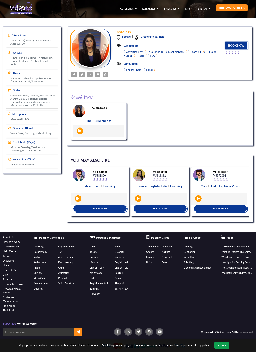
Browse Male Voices (14, 284)
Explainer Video (66, 246)
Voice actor (100, 171)
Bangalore (167, 246)
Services (7, 279)
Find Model (9, 305)
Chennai (150, 251)
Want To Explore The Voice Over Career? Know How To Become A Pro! (236, 251)
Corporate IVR (41, 251)
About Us (8, 237)
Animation (63, 272)
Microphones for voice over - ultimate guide (236, 246)
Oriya (118, 278)
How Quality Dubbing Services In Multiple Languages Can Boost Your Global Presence (236, 262)
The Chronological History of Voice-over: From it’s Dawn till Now (236, 267)
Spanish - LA (121, 288)
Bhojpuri (119, 283)
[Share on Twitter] (82, 74)
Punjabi (94, 257)
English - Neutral (99, 283)
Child (61, 267)
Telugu (93, 251)
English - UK (121, 267)
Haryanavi (95, 293)
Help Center (10, 251)
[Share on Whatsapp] (105, 74)
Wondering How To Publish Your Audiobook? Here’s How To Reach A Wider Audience (236, 257)
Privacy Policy (11, 246)
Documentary (65, 262)
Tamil (117, 246)
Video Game (40, 278)
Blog (5, 274)
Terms (6, 255)
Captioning (189, 251)
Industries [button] (170, 8)
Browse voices (232, 8)
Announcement (42, 283)
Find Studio (9, 310)
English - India (122, 262)
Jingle (37, 267)
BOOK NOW (236, 45)
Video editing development (198, 267)
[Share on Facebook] (74, 74)
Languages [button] (149, 8)
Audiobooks (40, 262)
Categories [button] (127, 8)
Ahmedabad (152, 246)
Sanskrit (94, 288)
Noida (149, 262)
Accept (222, 345)
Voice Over (189, 257)
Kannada (119, 257)
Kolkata (166, 251)
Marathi (94, 262)
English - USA (97, 267)
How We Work (11, 241)
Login (188, 8)
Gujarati (119, 251)
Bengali (119, 272)
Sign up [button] (203, 8)
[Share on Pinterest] (97, 74)
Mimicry (38, 272)
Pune (164, 262)
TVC (60, 251)
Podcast (62, 278)
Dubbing (38, 288)
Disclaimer (9, 260)
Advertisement (66, 257)
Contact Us (9, 270)
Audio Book (99, 107)
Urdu (92, 278)
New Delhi (167, 257)
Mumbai (150, 257)
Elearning (39, 246)
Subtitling (189, 262)
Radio (37, 257)
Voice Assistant (66, 283)
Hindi (92, 246)
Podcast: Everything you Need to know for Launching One (236, 272)
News (6, 265)
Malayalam (96, 272)
